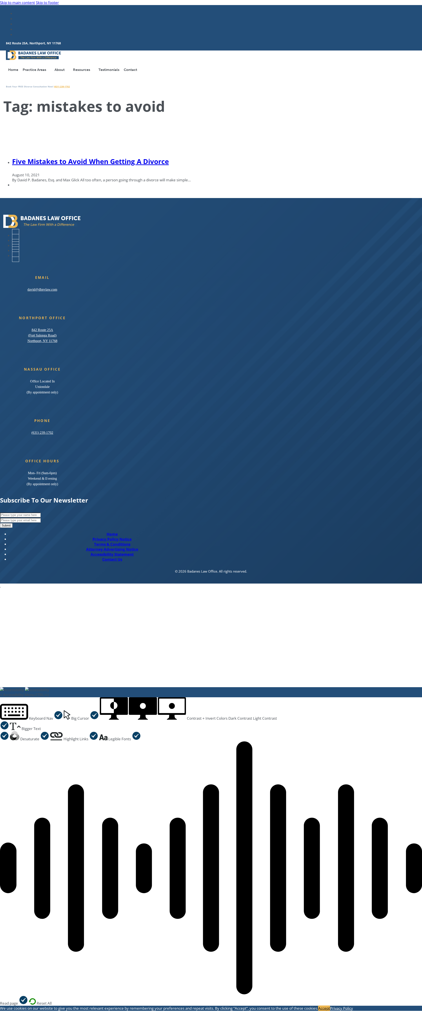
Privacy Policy (341, 1008)
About (60, 70)
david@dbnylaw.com (42, 289)
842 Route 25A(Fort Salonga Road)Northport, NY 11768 (42, 335)
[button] (31, 718)
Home (13, 70)
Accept (324, 1008)
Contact (130, 70)
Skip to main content (17, 2)
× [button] (1, 694)
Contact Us (112, 559)
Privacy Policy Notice (112, 539)
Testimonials (108, 70)
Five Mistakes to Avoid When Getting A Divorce (90, 161)
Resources (81, 70)
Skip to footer (47, 2)
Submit (6, 525)
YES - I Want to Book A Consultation (55, 676)
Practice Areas (34, 70)
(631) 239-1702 (62, 86)
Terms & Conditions (112, 544)
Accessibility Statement (112, 554)
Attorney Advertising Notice (112, 549)
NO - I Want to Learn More (136, 676)
